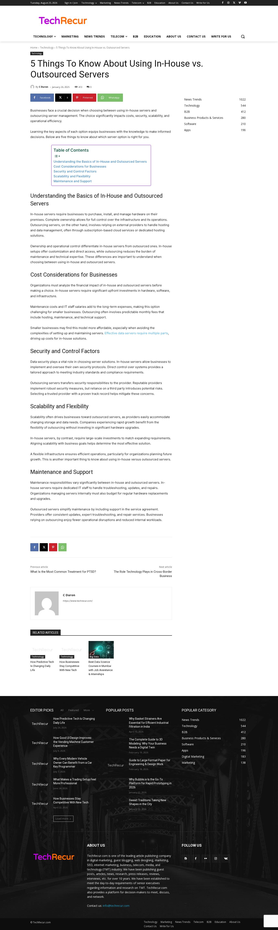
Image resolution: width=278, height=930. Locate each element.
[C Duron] (33, 87)
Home (33, 47)
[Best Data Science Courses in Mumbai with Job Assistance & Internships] (101, 650)
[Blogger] (186, 859)
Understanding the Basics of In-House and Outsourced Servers (100, 161)
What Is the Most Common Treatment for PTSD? (63, 572)
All (61, 710)
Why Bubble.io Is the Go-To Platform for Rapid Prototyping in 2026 (150, 783)
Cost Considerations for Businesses (80, 166)
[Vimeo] (239, 3)
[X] (234, 3)
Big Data (94, 656)
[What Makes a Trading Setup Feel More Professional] (40, 784)
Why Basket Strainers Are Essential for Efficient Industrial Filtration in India (149, 722)
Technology (47, 47)
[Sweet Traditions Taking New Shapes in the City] (116, 805)
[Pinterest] (53, 547)
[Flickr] (206, 859)
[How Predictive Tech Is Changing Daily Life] (42, 650)
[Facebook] (222, 3)
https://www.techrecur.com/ (78, 600)
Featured (73, 710)
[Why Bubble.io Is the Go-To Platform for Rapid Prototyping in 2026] (116, 784)
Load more (62, 818)
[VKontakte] (226, 859)
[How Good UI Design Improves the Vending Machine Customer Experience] (40, 743)
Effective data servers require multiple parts (136, 333)
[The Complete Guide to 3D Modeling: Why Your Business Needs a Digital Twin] (116, 744)
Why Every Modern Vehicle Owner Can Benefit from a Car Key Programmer (72, 762)
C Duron (43, 86)
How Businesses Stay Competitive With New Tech (69, 666)
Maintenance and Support (73, 181)
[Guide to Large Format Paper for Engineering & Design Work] (116, 765)
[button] (243, 36)
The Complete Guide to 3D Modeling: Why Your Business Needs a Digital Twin (147, 743)
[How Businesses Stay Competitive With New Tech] (71, 650)
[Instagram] (228, 3)
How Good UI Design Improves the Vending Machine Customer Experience (73, 741)
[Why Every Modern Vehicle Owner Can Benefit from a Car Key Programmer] (40, 764)
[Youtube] (245, 3)
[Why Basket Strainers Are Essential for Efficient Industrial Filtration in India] (116, 724)
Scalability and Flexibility (72, 176)
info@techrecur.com (116, 906)
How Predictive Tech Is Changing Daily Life (42, 666)
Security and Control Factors (75, 171)
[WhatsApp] (62, 547)
